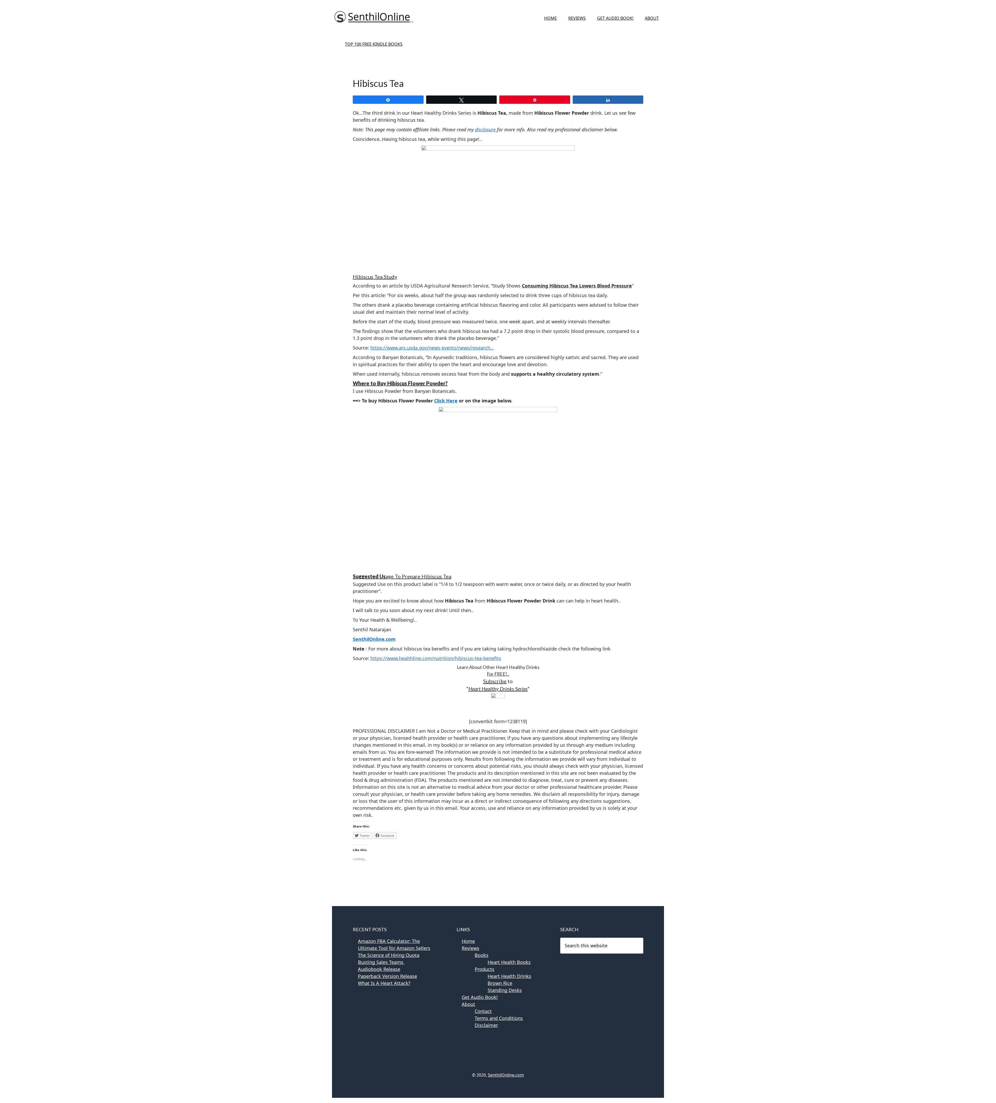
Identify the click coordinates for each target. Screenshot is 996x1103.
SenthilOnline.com (506, 1075)
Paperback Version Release (387, 976)
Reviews (470, 948)
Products (484, 969)
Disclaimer (486, 1025)
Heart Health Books (509, 962)
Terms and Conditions (499, 1018)
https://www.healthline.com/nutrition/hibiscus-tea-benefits (435, 658)
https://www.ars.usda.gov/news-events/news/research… (432, 348)
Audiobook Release (379, 969)
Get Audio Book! (480, 997)
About (468, 1004)
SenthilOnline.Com (373, 18)
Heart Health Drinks (509, 976)
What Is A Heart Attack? (384, 983)
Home (468, 941)
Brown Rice (500, 983)
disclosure (486, 129)
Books (481, 955)
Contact (483, 1011)
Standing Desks (505, 990)
